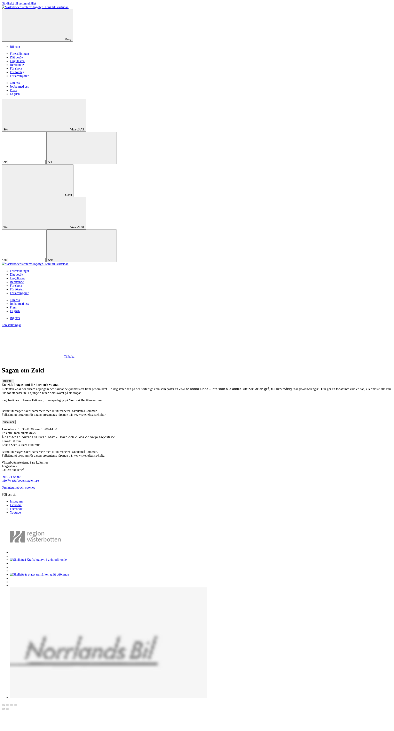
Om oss (15, 83)
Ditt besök (16, 57)
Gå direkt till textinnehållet (19, 3)
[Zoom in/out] (15, 705)
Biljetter (15, 46)
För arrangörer (19, 76)
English (15, 94)
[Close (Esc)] (3, 705)
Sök (4, 162)
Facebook (16, 509)
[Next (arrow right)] (7, 708)
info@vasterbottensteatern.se (20, 480)
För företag (17, 72)
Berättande (17, 64)
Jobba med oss (19, 86)
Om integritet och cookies (18, 487)
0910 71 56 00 (11, 477)
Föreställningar (19, 53)
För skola (16, 68)
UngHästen (17, 61)
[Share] (7, 705)
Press (13, 90)
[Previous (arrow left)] (3, 708)
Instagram (16, 501)
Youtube (15, 512)
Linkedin (16, 505)
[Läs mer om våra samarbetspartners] (41, 552)
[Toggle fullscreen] (11, 705)
